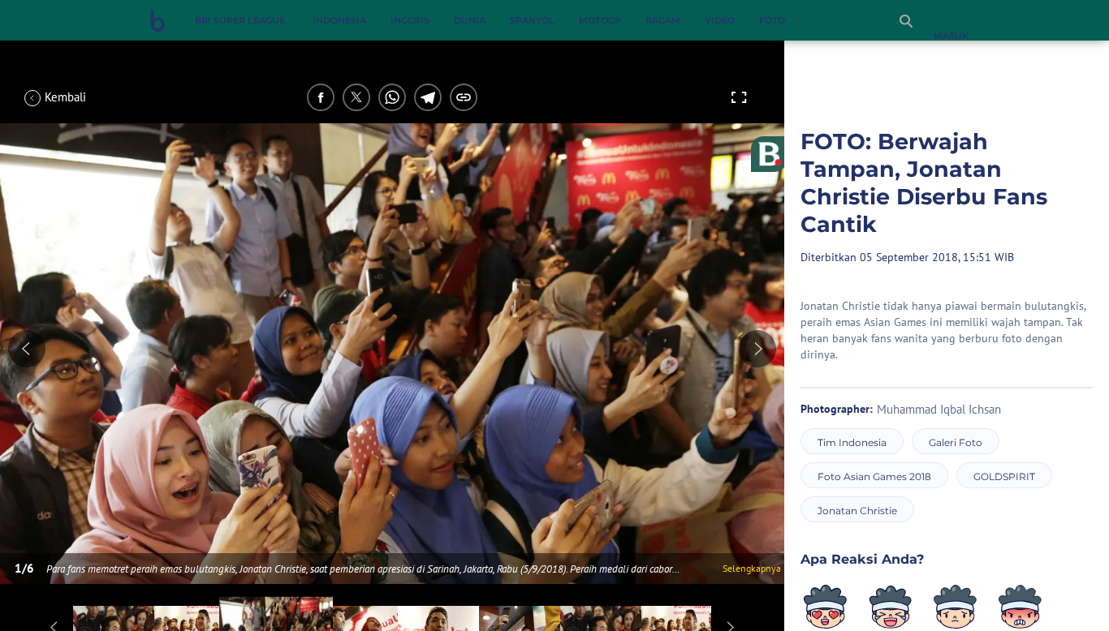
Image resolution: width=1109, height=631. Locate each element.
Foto (772, 20)
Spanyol (532, 20)
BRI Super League (240, 20)
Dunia (469, 20)
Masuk (951, 35)
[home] (157, 23)
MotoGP (600, 20)
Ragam (662, 20)
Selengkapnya (752, 568)
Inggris (410, 20)
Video (720, 20)
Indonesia (339, 20)
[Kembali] (85, 97)
